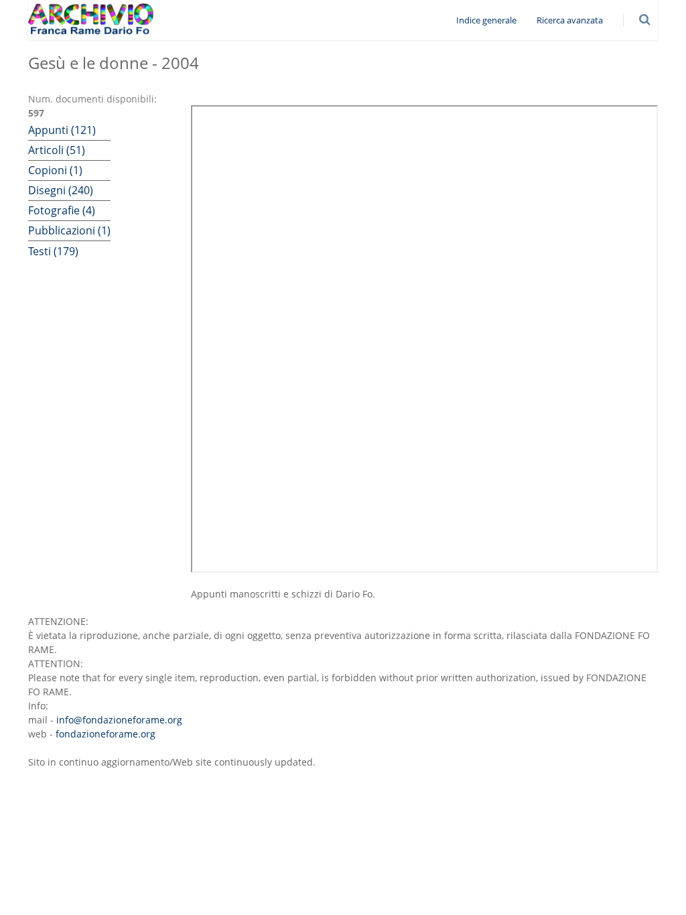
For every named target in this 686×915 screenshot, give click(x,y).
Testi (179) (53, 251)
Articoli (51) (56, 150)
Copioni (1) (55, 170)
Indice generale (486, 20)
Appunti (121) (62, 130)
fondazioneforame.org (105, 733)
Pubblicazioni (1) (69, 230)
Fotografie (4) (61, 210)
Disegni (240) (60, 190)
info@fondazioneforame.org (119, 719)
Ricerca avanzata (570, 20)
